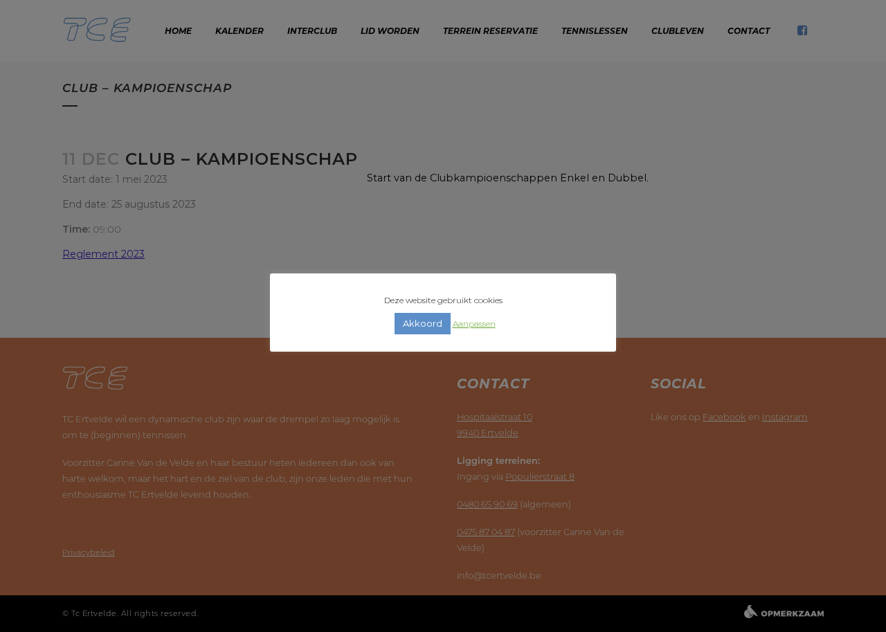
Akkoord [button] (422, 323)
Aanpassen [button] (474, 323)
